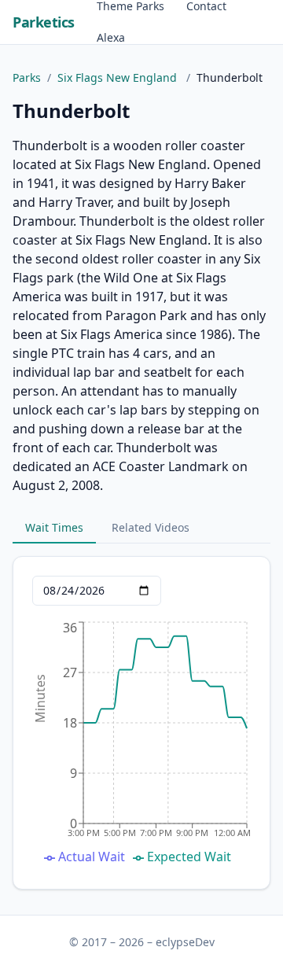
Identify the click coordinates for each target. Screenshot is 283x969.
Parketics (44, 22)
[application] (141, 744)
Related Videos (150, 527)
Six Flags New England (118, 77)
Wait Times (54, 527)
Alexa (111, 37)
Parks (27, 77)
